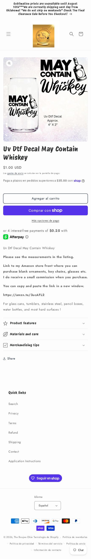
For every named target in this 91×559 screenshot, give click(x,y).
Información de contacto (47, 550)
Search (13, 404)
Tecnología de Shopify (46, 537)
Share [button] (11, 358)
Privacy (13, 413)
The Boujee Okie (23, 537)
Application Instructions (24, 461)
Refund (13, 432)
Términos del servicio (50, 543)
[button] (8, 34)
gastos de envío (15, 173)
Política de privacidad (22, 543)
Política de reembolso (75, 537)
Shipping (14, 442)
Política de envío (75, 543)
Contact (13, 451)
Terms (12, 423)
